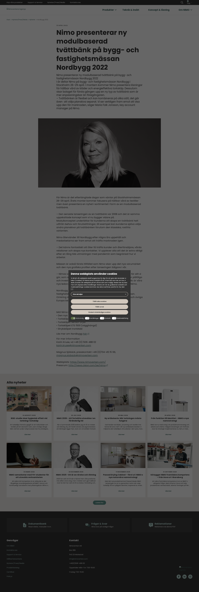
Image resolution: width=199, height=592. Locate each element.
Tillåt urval (99, 307)
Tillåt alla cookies (99, 301)
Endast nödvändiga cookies (99, 312)
